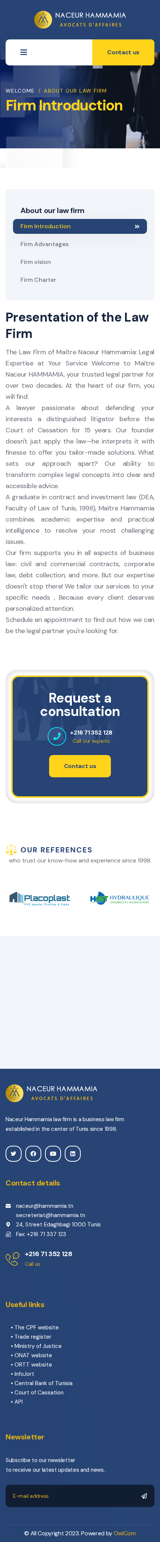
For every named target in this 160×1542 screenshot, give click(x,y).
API (19, 1402)
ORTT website (33, 1364)
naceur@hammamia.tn (44, 1206)
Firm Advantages (44, 244)
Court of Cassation (39, 1392)
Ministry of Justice (38, 1346)
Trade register (33, 1337)
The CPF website (37, 1327)
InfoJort (24, 1374)
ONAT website (33, 1355)
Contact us (123, 52)
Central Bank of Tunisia (44, 1383)
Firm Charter (38, 280)
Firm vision (35, 262)
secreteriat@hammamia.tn (50, 1215)
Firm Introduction (45, 226)
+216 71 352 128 (91, 732)
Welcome (20, 90)
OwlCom (125, 1533)
